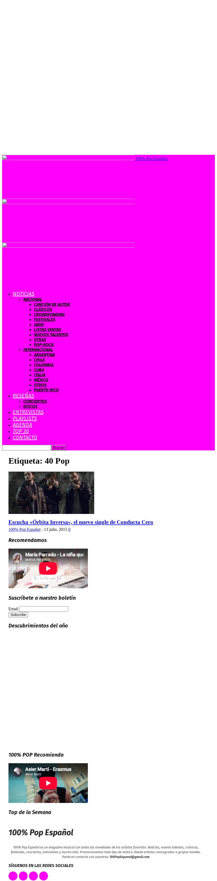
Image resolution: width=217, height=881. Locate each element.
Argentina (44, 354)
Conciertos (35, 401)
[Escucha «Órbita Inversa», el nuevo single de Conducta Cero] (51, 512)
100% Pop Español (24, 529)
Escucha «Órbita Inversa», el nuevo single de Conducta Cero (80, 522)
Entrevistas (28, 412)
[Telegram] (43, 875)
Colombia (43, 364)
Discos (30, 406)
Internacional (38, 349)
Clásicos (43, 309)
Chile (39, 359)
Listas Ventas (47, 329)
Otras (40, 339)
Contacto (25, 437)
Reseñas (23, 395)
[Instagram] (33, 875)
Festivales (44, 319)
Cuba (39, 369)
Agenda (22, 425)
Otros (40, 384)
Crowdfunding (49, 314)
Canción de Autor (52, 304)
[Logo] (68, 202)
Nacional (32, 299)
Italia (39, 374)
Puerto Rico (46, 389)
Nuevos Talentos (51, 334)
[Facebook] (12, 875)
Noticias (23, 294)
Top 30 (21, 431)
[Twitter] (23, 875)
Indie (39, 324)
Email (13, 609)
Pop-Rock (44, 344)
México (41, 379)
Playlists (25, 418)
